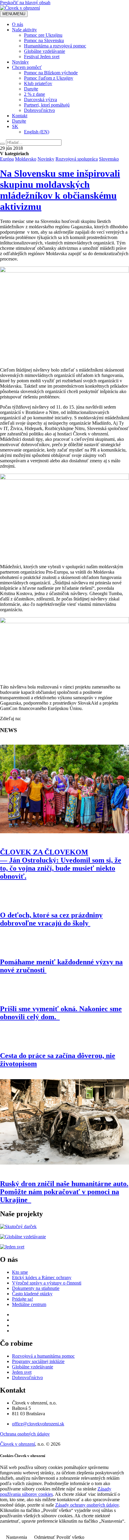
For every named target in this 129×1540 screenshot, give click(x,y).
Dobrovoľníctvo (39, 110)
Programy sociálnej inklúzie (38, 1361)
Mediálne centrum (29, 1304)
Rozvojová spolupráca (77, 158)
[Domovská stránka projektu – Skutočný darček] (18, 1226)
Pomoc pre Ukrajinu (43, 35)
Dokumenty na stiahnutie (35, 1288)
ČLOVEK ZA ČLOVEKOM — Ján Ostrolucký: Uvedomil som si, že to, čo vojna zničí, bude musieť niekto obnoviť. (60, 864)
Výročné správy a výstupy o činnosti (46, 1282)
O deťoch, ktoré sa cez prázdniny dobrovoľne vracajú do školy (51, 919)
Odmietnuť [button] (44, 1537)
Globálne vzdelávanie (44, 51)
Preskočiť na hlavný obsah (25, 2)
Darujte (31, 88)
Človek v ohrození (17, 1444)
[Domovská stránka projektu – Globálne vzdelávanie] (23, 1236)
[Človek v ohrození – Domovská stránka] (20, 7)
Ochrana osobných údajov (25, 1433)
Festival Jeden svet (41, 56)
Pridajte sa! (22, 1299)
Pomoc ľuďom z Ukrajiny (48, 78)
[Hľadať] (2, 144)
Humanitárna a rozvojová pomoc (55, 45)
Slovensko (109, 158)
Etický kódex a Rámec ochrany (41, 1277)
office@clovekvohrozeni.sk (38, 1423)
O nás (17, 24)
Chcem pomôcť (27, 67)
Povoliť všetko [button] (70, 1537)
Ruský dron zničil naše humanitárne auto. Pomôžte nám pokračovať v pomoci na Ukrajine (64, 1192)
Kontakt (19, 115)
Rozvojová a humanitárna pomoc (43, 1356)
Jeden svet (22, 1372)
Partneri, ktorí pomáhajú (47, 104)
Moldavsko (25, 158)
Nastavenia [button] (16, 1537)
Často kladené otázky (32, 1293)
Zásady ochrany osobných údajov (87, 1504)
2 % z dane (34, 94)
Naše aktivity (24, 29)
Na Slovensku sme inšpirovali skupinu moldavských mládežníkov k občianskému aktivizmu (60, 190)
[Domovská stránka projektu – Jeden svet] (12, 1246)
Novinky (20, 61)
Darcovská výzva (40, 99)
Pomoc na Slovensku (44, 40)
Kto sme (20, 1272)
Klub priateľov (38, 83)
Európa (7, 158)
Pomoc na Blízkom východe (51, 72)
